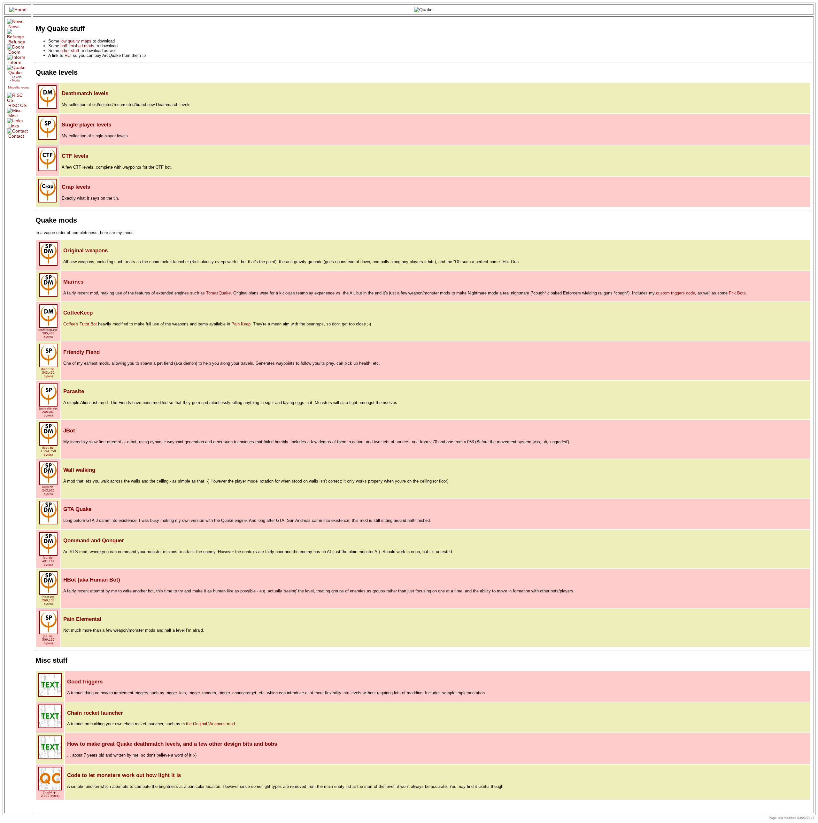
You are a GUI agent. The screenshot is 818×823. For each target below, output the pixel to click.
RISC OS (17, 105)
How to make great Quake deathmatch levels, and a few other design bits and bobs (172, 744)
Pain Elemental (82, 619)
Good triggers (85, 682)
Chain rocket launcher (95, 713)
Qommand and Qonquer (93, 540)
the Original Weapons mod (210, 723)
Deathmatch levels (85, 93)
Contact (16, 136)
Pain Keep (241, 324)
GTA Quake (77, 509)
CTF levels (75, 156)
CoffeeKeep (78, 313)
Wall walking (79, 470)
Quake (15, 72)
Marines (73, 282)
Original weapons (85, 251)
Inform (14, 62)
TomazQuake (218, 293)
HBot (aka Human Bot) (91, 580)
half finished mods (77, 45)
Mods (16, 80)
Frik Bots (737, 293)
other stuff (69, 50)
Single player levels (86, 125)
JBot (69, 431)
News (13, 26)
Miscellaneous (18, 87)
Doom (14, 52)
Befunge (16, 41)
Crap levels (76, 187)
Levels (16, 77)
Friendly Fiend (81, 352)
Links (13, 125)
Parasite (73, 391)
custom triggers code (675, 293)
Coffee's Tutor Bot (80, 324)
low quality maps (75, 41)
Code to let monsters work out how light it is (124, 775)
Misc (13, 115)
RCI (68, 55)
